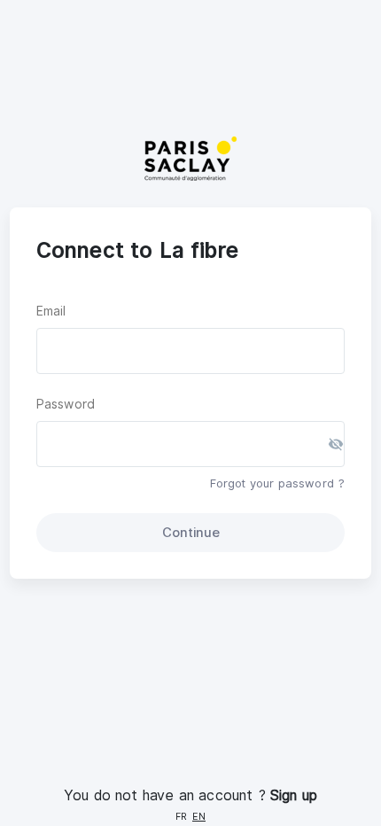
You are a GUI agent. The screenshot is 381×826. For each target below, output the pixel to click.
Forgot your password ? (277, 483)
